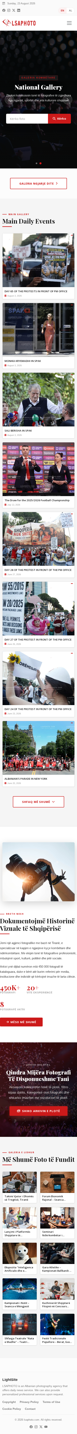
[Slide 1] (37, 163)
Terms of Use (51, 1401)
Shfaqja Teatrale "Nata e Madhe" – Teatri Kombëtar (19, 1342)
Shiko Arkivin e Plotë (41, 1111)
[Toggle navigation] (69, 23)
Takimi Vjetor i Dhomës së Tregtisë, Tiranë (19, 1198)
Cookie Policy (11, 1408)
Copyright (9, 1401)
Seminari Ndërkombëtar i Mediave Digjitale (53, 1235)
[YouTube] (45, 1427)
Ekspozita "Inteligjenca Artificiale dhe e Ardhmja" (19, 1271)
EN (62, 10)
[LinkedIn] (18, 10)
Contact (30, 1408)
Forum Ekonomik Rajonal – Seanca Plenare (53, 1200)
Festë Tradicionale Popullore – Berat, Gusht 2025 (57, 1342)
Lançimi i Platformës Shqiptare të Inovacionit (17, 1235)
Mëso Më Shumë (23, 1022)
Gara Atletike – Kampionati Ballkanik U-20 (57, 1271)
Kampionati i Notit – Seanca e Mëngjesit (17, 1304)
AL (70, 10)
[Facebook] (3, 10)
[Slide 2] (40, 163)
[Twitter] (13, 10)
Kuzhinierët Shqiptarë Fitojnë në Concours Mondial (56, 1306)
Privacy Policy (29, 1401)
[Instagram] (8, 10)
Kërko (61, 127)
